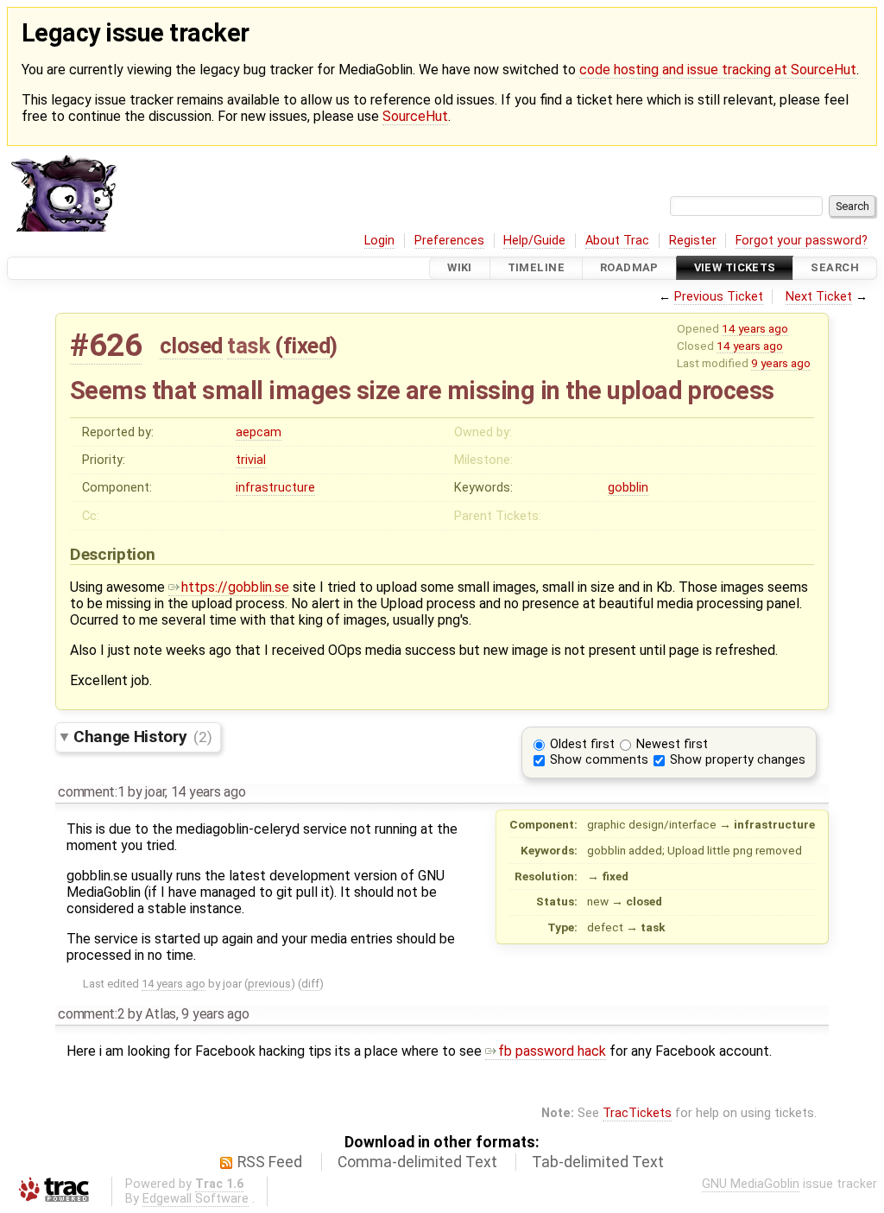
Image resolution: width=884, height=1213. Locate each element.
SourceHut (415, 116)
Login (379, 240)
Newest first (672, 744)
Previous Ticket (718, 296)
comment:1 (91, 792)
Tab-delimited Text (598, 1162)
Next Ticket (819, 296)
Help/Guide (534, 240)
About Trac (617, 240)
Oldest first (582, 744)
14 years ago (755, 328)
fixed (307, 346)
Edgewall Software (195, 1198)
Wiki (459, 268)
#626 (106, 345)
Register (693, 240)
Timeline (536, 268)
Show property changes (737, 760)
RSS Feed (269, 1162)
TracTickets (637, 1113)
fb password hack (552, 1051)
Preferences (449, 240)
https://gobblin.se (235, 587)
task (248, 346)
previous (269, 983)
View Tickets (735, 268)
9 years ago (781, 363)
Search (835, 268)
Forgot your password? (802, 240)
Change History (142, 736)
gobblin (628, 487)
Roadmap (629, 268)
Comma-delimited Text (417, 1162)
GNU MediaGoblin (750, 1184)
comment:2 (91, 1014)
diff (310, 983)
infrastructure (275, 487)
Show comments (599, 760)
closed (191, 346)
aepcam (258, 432)
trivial (251, 460)
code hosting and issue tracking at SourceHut (717, 69)
